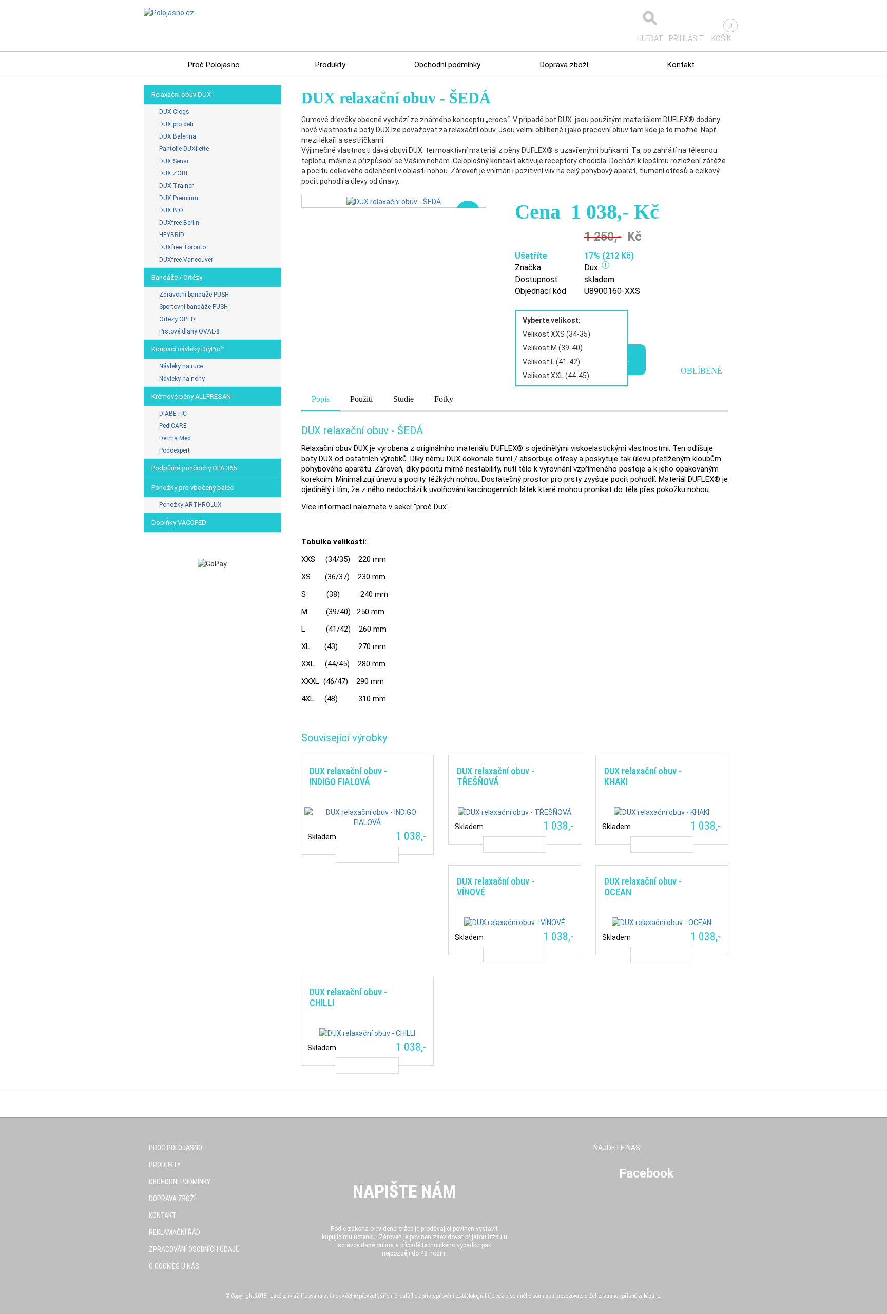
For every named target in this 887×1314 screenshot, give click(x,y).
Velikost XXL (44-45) (556, 375)
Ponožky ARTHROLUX (190, 504)
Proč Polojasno (214, 64)
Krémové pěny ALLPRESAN (191, 396)
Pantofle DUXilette (184, 148)
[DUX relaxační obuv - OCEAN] (661, 910)
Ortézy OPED (177, 319)
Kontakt (681, 64)
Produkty (330, 64)
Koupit (367, 855)
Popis (321, 399)
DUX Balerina (177, 136)
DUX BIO (171, 210)
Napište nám (404, 1191)
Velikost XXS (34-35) (556, 334)
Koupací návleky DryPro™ (188, 349)
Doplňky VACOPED (178, 522)
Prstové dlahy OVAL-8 (189, 331)
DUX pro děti (176, 124)
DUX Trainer (176, 185)
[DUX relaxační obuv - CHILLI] (367, 1020)
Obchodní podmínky (447, 64)
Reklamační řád (174, 1232)
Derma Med (175, 438)
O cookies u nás (174, 1266)
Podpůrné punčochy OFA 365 (194, 468)
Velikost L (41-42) (551, 362)
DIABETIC (173, 413)
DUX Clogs (174, 111)
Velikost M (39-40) (553, 348)
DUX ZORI (173, 173)
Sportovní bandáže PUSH (193, 306)
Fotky (443, 399)
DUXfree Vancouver (186, 259)
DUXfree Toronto (182, 247)
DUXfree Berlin (179, 222)
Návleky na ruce (181, 366)
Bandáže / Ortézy (176, 277)
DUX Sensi (173, 161)
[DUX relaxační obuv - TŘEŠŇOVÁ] (514, 799)
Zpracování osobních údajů (194, 1249)
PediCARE (173, 425)
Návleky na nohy (182, 378)
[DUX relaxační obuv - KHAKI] (661, 799)
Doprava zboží (564, 64)
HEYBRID (171, 235)
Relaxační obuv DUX (181, 95)
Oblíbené (701, 370)
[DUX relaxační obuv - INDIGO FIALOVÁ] (367, 804)
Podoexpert (174, 450)
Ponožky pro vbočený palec (192, 488)
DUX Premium (178, 198)
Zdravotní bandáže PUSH (194, 294)
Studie (403, 399)
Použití (361, 399)
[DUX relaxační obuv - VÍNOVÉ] (514, 910)
